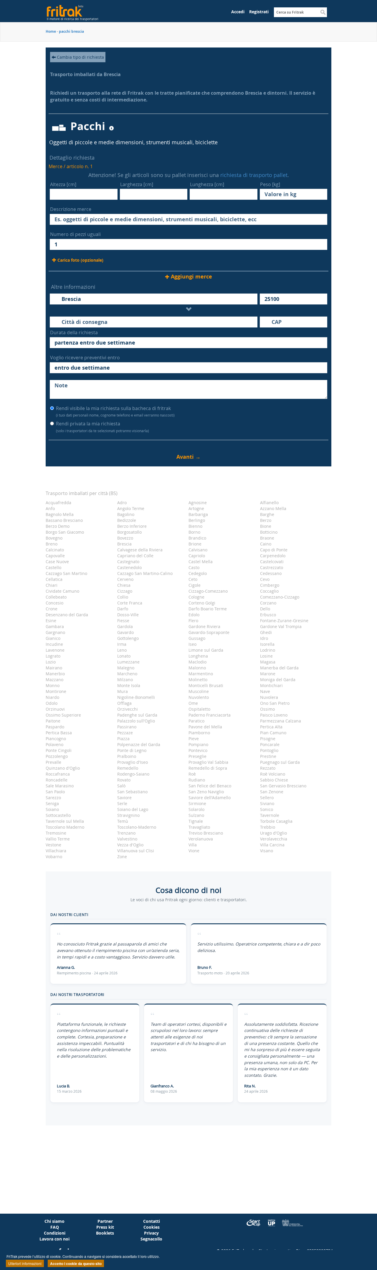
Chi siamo (54, 1221)
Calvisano (197, 550)
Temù (122, 821)
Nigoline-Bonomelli (136, 697)
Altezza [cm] (63, 184)
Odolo (51, 703)
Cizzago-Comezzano (208, 591)
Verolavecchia (273, 839)
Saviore (124, 797)
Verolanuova (200, 839)
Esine (51, 620)
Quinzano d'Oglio (63, 768)
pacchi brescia (71, 31)
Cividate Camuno (62, 591)
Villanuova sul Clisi (135, 850)
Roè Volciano (272, 774)
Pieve (193, 738)
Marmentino (200, 673)
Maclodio (197, 662)
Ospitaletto (199, 709)
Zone (122, 856)
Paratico (196, 721)
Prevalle (53, 762)
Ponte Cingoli (59, 750)
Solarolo (196, 809)
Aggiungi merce (191, 276)
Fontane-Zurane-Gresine (284, 620)
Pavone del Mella (205, 727)
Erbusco (268, 614)
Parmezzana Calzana (280, 721)
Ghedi (266, 632)
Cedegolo (197, 573)
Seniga (52, 803)
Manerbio (55, 673)
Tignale (195, 821)
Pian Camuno (273, 732)
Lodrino (267, 650)
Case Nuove (57, 561)
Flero (193, 620)
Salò (121, 786)
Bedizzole (126, 520)
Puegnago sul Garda (280, 762)
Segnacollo (151, 1239)
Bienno (195, 526)
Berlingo (196, 520)
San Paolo (55, 791)
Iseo (192, 644)
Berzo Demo (58, 526)
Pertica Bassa (59, 732)
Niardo (52, 697)
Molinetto (197, 679)
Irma (121, 644)
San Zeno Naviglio (206, 791)
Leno (122, 650)
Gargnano (55, 632)
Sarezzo (53, 797)
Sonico (266, 809)
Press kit (105, 1227)
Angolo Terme (130, 508)
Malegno (125, 668)
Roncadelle (56, 780)
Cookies (151, 1227)
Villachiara (56, 850)
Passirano (126, 727)
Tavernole (269, 815)
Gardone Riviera (204, 626)
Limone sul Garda (205, 650)
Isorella (267, 644)
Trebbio (267, 827)
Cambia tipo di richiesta (80, 57)
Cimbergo (269, 585)
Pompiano (198, 744)
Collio (122, 597)
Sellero (267, 797)
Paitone (53, 721)
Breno (51, 544)
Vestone (53, 845)
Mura (122, 691)
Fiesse (123, 620)
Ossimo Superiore (63, 715)
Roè (192, 774)
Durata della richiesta (74, 332)
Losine (266, 656)
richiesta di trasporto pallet (253, 174)
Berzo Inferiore (132, 526)
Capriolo (196, 555)
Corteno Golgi (201, 603)
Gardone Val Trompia (281, 626)
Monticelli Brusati (205, 685)
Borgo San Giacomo (65, 532)
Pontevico (197, 750)
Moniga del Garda (277, 679)
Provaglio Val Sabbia (208, 762)
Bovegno (54, 538)
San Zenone (271, 791)
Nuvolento (198, 697)
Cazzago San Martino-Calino (145, 573)
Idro (264, 638)
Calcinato (55, 550)
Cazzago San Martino (66, 573)
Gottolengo (128, 638)
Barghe (267, 514)
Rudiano (196, 780)
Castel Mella (200, 561)
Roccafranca (58, 774)
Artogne (196, 508)
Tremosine (56, 833)
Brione (194, 544)
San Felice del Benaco (209, 786)
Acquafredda (58, 502)
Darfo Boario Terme (207, 609)
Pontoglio (269, 750)
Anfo (50, 508)
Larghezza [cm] (136, 184)
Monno (52, 685)
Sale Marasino (60, 786)
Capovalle (55, 555)
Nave (265, 691)
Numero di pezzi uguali (75, 234)
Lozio (51, 662)
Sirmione (197, 803)
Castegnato (128, 561)
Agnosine (197, 502)
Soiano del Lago (132, 809)
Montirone (56, 691)
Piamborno (199, 732)
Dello (265, 609)
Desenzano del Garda (67, 614)
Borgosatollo (129, 532)
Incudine (54, 644)
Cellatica (54, 579)
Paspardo (55, 727)
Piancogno (56, 738)
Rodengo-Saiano (133, 774)
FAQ (54, 1227)
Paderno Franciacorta (209, 715)
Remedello (127, 768)
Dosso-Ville (128, 614)
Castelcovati (272, 561)
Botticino (268, 532)
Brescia (124, 544)
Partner (105, 1221)
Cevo (264, 579)
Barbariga (198, 514)
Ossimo (267, 709)
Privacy (151, 1233)
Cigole (194, 585)
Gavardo (125, 632)
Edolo (193, 614)
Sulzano (196, 815)
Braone (267, 538)
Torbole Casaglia (276, 821)
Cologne (196, 597)
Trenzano (126, 833)
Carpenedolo (272, 555)
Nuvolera (269, 697)
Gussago (196, 638)
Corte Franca (129, 603)
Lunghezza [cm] (207, 184)
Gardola (125, 626)
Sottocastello (58, 815)
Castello (53, 567)
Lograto (53, 656)
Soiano (52, 809)
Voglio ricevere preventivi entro (85, 357)
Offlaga (124, 703)
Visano (266, 850)
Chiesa (123, 585)
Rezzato (267, 768)
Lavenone (55, 650)
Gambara (55, 626)
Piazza (123, 738)
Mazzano (54, 679)
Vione (193, 850)
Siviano (267, 803)
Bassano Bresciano (64, 520)
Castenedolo (129, 567)
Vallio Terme (58, 839)
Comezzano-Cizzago (279, 597)
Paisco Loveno (273, 715)
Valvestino (127, 839)
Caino (265, 544)
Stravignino (128, 815)
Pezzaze (125, 732)
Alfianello (269, 502)
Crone (51, 609)
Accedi (237, 11)
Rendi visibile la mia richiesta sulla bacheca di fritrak (115, 411)
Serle (122, 803)
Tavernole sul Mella (65, 821)
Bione (265, 526)
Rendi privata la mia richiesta (102, 426)
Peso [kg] (270, 184)
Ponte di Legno (131, 750)
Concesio (54, 603)
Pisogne (267, 738)
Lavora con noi (54, 1239)
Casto (193, 567)
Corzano (268, 603)
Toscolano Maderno (65, 827)
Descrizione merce (70, 209)
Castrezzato (271, 567)
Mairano (54, 668)
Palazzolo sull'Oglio (136, 721)
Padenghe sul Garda (137, 715)
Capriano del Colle (135, 555)
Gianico (53, 638)
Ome (193, 703)
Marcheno (127, 673)
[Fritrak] (75, 9)
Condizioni (54, 1233)
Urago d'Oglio (273, 833)
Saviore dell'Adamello (209, 797)
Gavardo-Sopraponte (208, 632)
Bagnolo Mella (60, 514)
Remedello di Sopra (207, 768)
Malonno (197, 668)
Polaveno (54, 744)
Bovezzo (125, 538)
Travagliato (199, 827)
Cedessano (271, 573)
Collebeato (56, 597)
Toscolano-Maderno (136, 827)
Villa (192, 845)
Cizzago (124, 591)
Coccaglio (269, 591)
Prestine (268, 756)
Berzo (265, 520)
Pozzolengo (57, 756)
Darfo (122, 609)
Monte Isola (128, 685)
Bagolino (125, 514)
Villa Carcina (272, 845)
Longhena (198, 656)
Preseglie (197, 756)
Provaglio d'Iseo (132, 762)
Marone (267, 673)
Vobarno (54, 856)
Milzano (125, 679)
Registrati (259, 11)
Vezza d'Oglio (130, 845)
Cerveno (125, 579)
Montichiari (271, 685)
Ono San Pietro (275, 703)
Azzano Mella (273, 508)
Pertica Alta (271, 727)
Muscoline (198, 691)
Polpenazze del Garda (138, 744)
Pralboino (126, 756)
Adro (122, 502)
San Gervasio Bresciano (283, 786)
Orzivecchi (127, 709)
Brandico (197, 538)
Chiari (51, 585)
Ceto (192, 579)
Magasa (267, 662)
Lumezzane (128, 662)
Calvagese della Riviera (140, 550)
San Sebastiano (132, 791)
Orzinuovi (55, 709)
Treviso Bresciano (205, 833)
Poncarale (270, 744)
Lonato (123, 656)
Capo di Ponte (273, 550)
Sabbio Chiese (274, 780)
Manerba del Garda (279, 668)
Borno (194, 532)
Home (51, 31)
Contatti (151, 1221)
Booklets (105, 1233)
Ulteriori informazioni (25, 1263)
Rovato (123, 780)
